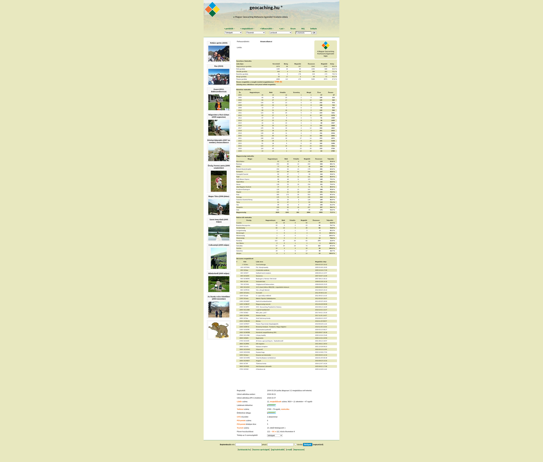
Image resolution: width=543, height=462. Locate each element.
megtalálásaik (275, 402)
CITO (239, 417)
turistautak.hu (244, 450)
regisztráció (318, 445)
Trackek (240, 428)
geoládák (229, 29)
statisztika (285, 409)
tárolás (299, 445)
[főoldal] (212, 10)
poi (282, 29)
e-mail (288, 450)
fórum (293, 29)
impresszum (299, 450)
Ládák (239, 402)
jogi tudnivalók (278, 450)
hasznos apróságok (261, 450)
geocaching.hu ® (266, 8)
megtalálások (247, 29)
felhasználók (266, 29)
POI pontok (241, 421)
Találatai (240, 409)
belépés (313, 29)
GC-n (274, 432)
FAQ (303, 29)
